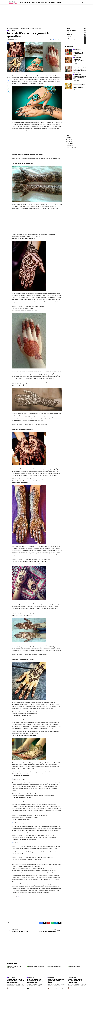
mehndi (36, 76)
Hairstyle (76, 34)
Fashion (76, 32)
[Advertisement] (46, 16)
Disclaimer (69, 139)
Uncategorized (76, 43)
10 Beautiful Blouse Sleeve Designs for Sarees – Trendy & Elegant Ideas (78, 52)
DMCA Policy (69, 141)
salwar (31, 817)
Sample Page (69, 145)
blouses (57, 828)
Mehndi (28, 154)
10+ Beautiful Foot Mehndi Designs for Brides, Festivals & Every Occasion (78, 61)
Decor (76, 28)
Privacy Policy (69, 143)
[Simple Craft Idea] (12, 2)
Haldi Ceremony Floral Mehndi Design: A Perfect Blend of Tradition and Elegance (79, 86)
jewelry (52, 774)
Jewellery (76, 36)
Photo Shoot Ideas (76, 41)
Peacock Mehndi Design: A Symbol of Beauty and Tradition (56, 980)
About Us (68, 137)
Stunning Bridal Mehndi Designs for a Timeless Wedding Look (75, 980)
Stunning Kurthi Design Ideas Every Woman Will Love (79, 78)
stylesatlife (20, 896)
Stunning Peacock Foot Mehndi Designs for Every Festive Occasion (79, 69)
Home (8, 28)
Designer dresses (76, 30)
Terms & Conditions (71, 147)
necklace (29, 837)
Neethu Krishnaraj (12, 39)
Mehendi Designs (15, 28)
